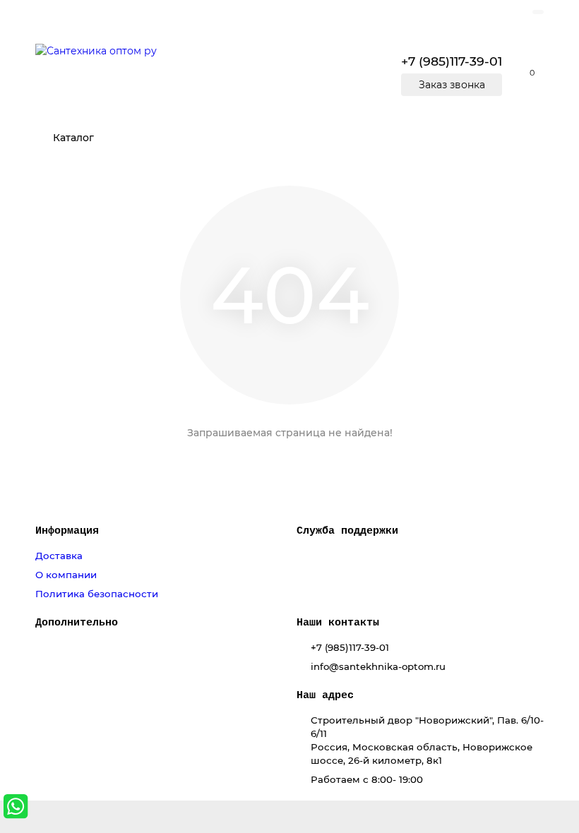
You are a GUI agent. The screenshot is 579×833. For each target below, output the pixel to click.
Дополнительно (76, 622)
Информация (67, 531)
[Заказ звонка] (551, 776)
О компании (66, 574)
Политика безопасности (96, 593)
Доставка (59, 555)
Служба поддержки (347, 531)
